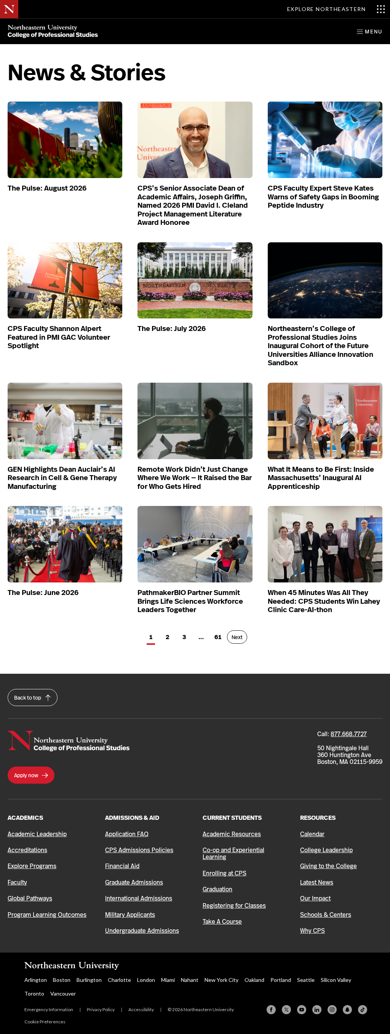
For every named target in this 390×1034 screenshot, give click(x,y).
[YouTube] (301, 1009)
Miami (168, 980)
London (146, 980)
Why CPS (312, 930)
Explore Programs (32, 866)
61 (219, 636)
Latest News (316, 882)
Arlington (35, 980)
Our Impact (315, 898)
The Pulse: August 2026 (47, 188)
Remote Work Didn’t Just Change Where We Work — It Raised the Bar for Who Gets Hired (194, 478)
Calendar (312, 834)
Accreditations (27, 850)
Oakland (254, 980)
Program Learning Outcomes (47, 914)
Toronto (34, 993)
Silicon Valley (336, 980)
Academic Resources (232, 834)
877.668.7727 (349, 734)
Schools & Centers (325, 914)
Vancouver (63, 993)
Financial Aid (122, 866)
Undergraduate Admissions (142, 930)
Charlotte (119, 980)
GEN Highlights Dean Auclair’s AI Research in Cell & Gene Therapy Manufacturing (62, 478)
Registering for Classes (234, 905)
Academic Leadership (37, 834)
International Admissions (138, 898)
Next (239, 637)
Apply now (26, 775)
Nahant (189, 980)
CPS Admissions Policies (139, 850)
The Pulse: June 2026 (43, 593)
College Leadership (326, 850)
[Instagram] (332, 1009)
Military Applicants (130, 914)
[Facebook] (271, 1009)
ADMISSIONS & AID (132, 817)
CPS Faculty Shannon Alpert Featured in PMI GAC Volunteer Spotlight (59, 337)
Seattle (306, 980)
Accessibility (141, 1009)
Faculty (17, 882)
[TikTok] (362, 1009)
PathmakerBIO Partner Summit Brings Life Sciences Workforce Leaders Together (190, 601)
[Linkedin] (316, 1009)
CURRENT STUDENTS (232, 817)
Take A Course (222, 921)
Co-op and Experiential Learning (233, 853)
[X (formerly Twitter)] (286, 1009)
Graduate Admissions (134, 882)
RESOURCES (318, 817)
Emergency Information (48, 1009)
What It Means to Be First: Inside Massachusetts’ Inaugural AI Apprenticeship (321, 478)
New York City (221, 980)
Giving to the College (328, 866)
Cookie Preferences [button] (45, 1021)
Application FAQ (127, 834)
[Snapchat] (347, 1009)
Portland (280, 980)
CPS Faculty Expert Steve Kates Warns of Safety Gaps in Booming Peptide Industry (323, 196)
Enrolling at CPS (224, 873)
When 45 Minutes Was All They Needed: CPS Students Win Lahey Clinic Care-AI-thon (324, 601)
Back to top (28, 698)
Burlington (89, 980)
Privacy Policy (101, 1009)
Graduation (217, 889)
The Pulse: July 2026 (171, 329)
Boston (61, 980)
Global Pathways (30, 898)
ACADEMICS (25, 817)
